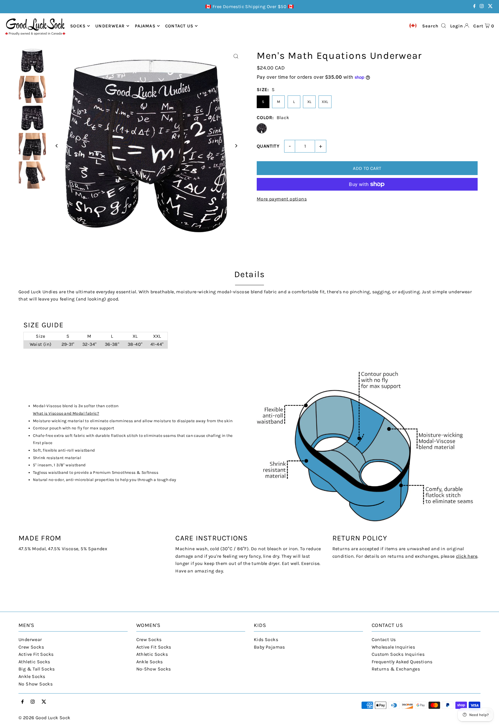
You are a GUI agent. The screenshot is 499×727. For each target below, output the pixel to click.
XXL (325, 101)
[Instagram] (482, 6)
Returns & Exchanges (396, 669)
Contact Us (384, 639)
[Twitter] (490, 6)
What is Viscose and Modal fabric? (66, 413)
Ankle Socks (31, 676)
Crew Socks (31, 647)
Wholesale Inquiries (393, 647)
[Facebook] (474, 6)
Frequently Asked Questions (402, 661)
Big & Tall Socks (36, 669)
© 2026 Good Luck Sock (44, 717)
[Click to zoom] (235, 56)
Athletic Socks (34, 661)
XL (309, 101)
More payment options (282, 199)
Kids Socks (266, 639)
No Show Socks (35, 684)
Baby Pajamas (269, 647)
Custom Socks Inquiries (398, 654)
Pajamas (145, 26)
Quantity (268, 146)
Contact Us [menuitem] (179, 26)
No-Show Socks (153, 669)
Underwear (110, 26)
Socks (77, 26)
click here (466, 556)
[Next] (235, 145)
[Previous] (56, 145)
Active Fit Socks (35, 654)
